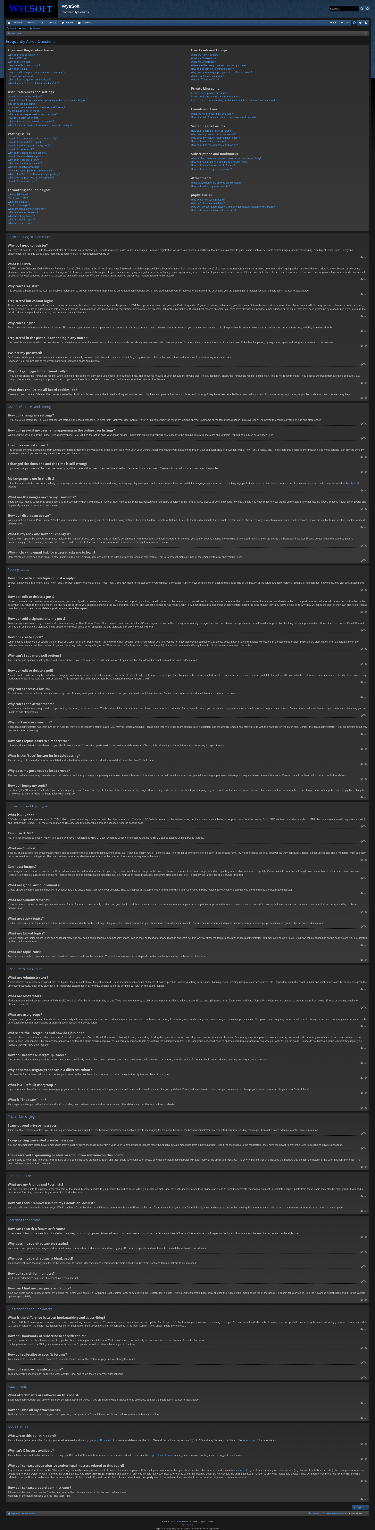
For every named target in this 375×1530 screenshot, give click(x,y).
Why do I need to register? (23, 54)
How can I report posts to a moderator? (30, 170)
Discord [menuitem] (53, 22)
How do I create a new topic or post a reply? (33, 138)
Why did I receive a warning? (24, 166)
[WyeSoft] (33, 9)
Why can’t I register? (19, 61)
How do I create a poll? (21, 149)
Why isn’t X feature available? (208, 203)
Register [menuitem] (367, 23)
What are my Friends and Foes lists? (212, 113)
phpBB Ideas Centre (161, 1455)
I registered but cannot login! (24, 65)
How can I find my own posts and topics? (214, 145)
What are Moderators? (203, 58)
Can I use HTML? (18, 198)
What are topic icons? (20, 223)
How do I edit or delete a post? (25, 142)
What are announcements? (23, 212)
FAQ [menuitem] (355, 23)
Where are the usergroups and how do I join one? (218, 65)
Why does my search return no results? (213, 134)
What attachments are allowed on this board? (216, 182)
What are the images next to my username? (32, 114)
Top (365, 257)
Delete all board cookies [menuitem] (336, 1513)
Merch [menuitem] (333, 22)
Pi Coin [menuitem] (345, 22)
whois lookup (243, 1470)
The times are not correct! (22, 103)
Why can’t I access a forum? (24, 159)
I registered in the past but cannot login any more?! (36, 72)
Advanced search (367, 8)
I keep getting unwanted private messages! (215, 96)
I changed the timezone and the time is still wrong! (36, 107)
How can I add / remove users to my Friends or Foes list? (223, 117)
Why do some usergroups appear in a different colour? (221, 72)
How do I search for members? (208, 141)
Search (362, 8)
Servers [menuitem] (32, 22)
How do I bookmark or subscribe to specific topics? (220, 161)
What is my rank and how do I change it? (31, 121)
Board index (28, 1513)
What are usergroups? (203, 61)
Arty (192, 1524)
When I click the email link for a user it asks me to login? (40, 125)
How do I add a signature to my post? (29, 145)
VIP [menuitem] (42, 22)
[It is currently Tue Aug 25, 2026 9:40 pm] (365, 33)
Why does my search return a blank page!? (215, 137)
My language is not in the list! (24, 110)
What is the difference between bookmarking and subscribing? (226, 158)
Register (37, 28)
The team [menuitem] (315, 1513)
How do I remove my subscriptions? (211, 169)
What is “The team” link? (205, 79)
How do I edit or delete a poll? (24, 156)
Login (24, 28)
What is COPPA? (17, 58)
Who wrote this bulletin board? (208, 199)
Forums (69, 22)
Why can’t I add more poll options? (27, 152)
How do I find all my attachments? (210, 186)
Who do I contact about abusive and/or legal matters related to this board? (233, 206)
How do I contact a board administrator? (213, 210)
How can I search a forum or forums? (212, 130)
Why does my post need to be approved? (31, 177)
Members (87, 22)
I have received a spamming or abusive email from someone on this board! (233, 100)
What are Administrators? (205, 54)
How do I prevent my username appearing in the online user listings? (46, 100)
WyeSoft (18, 22)
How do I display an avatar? (23, 117)
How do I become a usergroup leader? (212, 68)
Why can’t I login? (18, 68)
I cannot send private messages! (209, 93)
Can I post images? (19, 205)
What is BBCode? (18, 194)
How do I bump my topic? (22, 181)
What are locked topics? (21, 219)
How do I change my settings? (25, 96)
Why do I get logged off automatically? (29, 79)
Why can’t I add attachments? (25, 163)
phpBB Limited (102, 1440)
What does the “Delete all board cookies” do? (33, 83)
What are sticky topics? (21, 216)
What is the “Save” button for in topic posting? (34, 174)
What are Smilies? (18, 201)
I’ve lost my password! (20, 76)
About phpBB (250, 1440)
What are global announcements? (27, 208)
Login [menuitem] (361, 23)
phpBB (353, 483)
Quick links (10, 23)
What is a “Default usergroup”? (208, 76)
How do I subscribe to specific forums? (213, 165)
